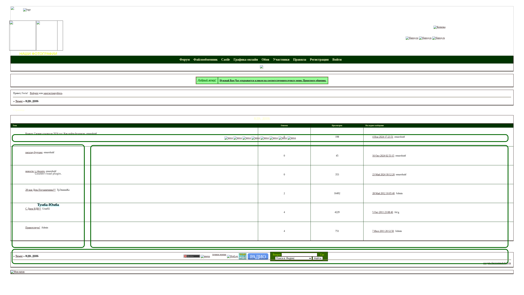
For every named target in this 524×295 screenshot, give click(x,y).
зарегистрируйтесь (52, 93)
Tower (19, 101)
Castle (225, 59)
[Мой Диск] (425, 37)
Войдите (34, 93)
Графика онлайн (246, 59)
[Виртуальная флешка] (438, 37)
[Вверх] (205, 256)
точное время (219, 254)
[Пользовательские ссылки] (262, 68)
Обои (265, 59)
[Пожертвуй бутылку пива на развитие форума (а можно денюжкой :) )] (439, 27)
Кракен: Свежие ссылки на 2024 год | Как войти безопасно (55, 133)
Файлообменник (205, 59)
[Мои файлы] (412, 37)
